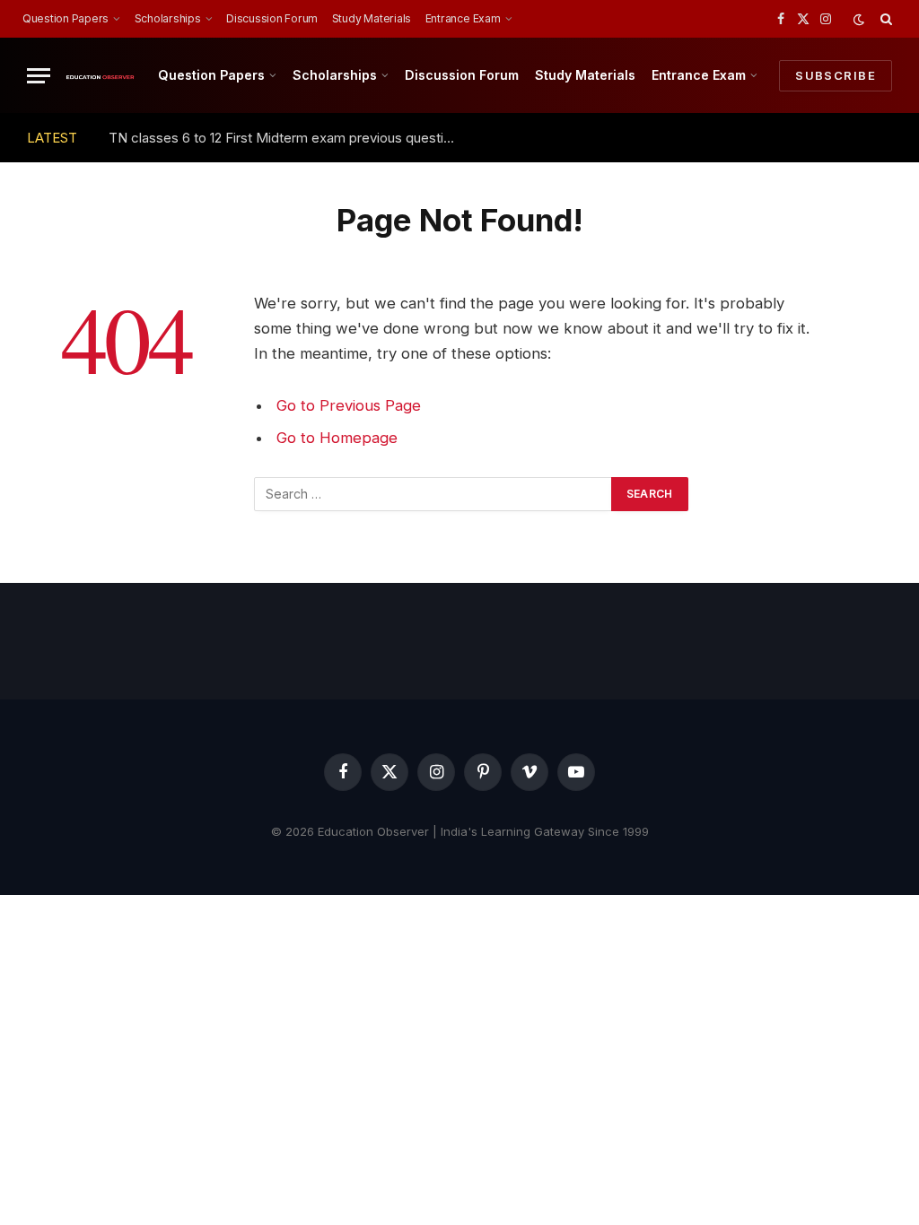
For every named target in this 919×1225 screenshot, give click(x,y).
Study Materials (371, 18)
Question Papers (65, 18)
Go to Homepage (337, 438)
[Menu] (38, 76)
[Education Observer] (100, 75)
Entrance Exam (463, 18)
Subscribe (835, 75)
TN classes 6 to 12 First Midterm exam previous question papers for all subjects (288, 137)
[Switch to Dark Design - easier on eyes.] (859, 19)
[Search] (884, 19)
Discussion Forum (272, 18)
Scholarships (168, 18)
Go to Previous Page (348, 405)
